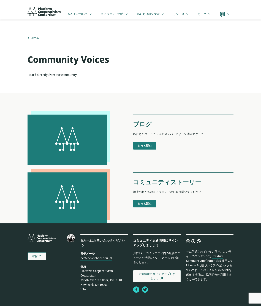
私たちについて (78, 14)
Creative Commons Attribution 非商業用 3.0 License (209, 261)
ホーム (35, 38)
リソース (178, 14)
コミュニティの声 (112, 14)
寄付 (35, 256)
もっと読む (144, 146)
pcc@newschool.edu (94, 258)
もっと (202, 14)
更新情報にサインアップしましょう (156, 276)
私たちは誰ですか (148, 14)
